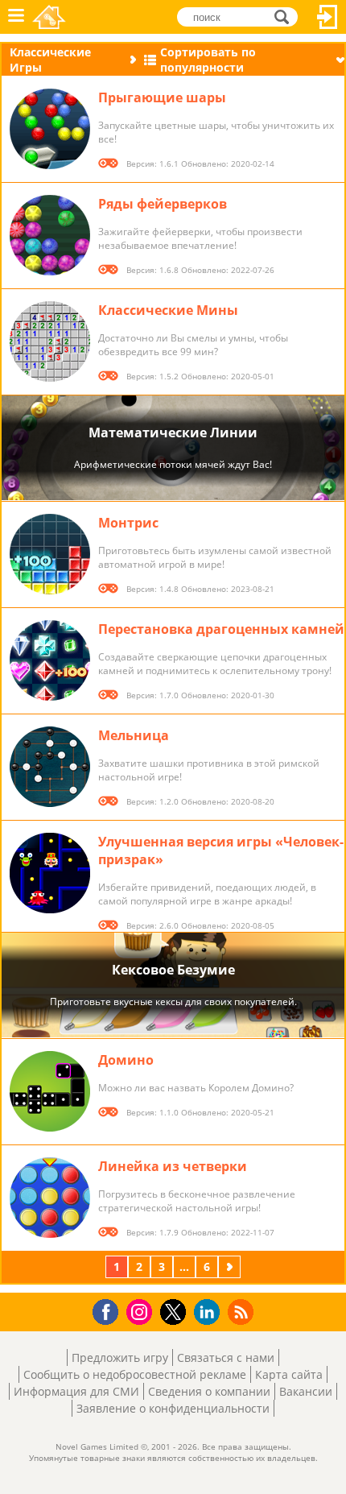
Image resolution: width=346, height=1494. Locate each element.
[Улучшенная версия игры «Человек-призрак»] (50, 873)
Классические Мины (168, 310)
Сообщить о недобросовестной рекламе (134, 1374)
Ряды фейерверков (162, 204)
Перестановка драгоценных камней (221, 629)
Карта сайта (289, 1374)
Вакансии (305, 1391)
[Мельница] (50, 766)
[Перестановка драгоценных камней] (50, 660)
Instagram (141, 1311)
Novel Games (49, 17)
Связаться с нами (225, 1357)
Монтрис (128, 523)
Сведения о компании (209, 1391)
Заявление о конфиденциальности (173, 1408)
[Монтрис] (50, 554)
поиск (286, 16)
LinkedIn (210, 1312)
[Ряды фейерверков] (50, 235)
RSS (242, 1311)
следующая (231, 1266)
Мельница (133, 735)
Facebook (109, 1310)
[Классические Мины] (50, 341)
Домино (126, 1060)
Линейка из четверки (172, 1166)
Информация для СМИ (76, 1391)
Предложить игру (120, 1357)
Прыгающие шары (162, 97)
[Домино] (50, 1091)
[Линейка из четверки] (50, 1197)
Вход (327, 17)
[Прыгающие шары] (50, 129)
